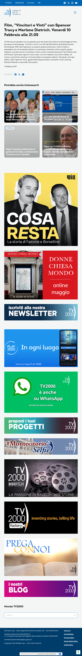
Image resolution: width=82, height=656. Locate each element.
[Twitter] (68, 2)
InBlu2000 (19, 3)
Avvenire (30, 3)
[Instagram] (72, 2)
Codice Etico (68, 645)
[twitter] (19, 74)
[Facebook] (64, 2)
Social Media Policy (71, 641)
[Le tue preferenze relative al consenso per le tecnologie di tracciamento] (78, 652)
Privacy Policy (69, 638)
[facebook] (15, 74)
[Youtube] (76, 2)
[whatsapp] (23, 74)
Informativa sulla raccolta (27, 654)
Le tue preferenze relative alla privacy (46, 654)
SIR (39, 3)
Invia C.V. (67, 631)
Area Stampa (68, 634)
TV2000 (8, 3)
